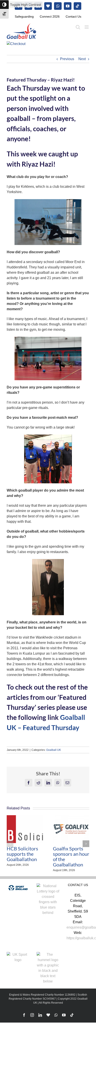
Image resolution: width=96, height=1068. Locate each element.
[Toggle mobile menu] (87, 27)
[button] (10, 843)
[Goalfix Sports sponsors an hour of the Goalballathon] (71, 817)
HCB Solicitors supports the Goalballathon (22, 854)
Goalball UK (53, 749)
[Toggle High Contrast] (4, 4)
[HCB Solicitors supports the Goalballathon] (25, 817)
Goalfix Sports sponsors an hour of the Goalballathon (71, 857)
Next (82, 59)
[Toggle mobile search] (78, 27)
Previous (67, 59)
